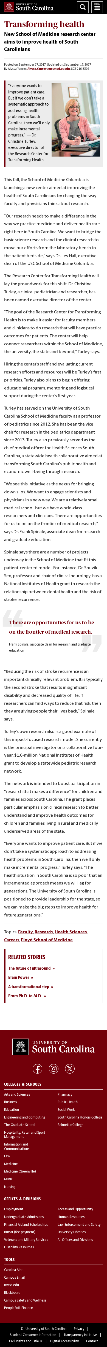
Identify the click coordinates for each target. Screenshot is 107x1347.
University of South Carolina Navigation (97, 7)
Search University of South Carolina (83, 7)
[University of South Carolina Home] (29, 6)
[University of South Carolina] (53, 1047)
